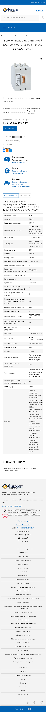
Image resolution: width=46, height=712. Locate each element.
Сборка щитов (23, 694)
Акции (23, 679)
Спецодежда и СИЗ (23, 650)
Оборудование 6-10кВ (23, 635)
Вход (32, 2)
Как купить (23, 687)
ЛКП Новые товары (23, 620)
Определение (39, 11)
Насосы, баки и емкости (23, 627)
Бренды (23, 671)
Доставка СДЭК (18, 184)
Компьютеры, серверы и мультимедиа (23, 616)
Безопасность (23, 575)
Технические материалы (23, 675)
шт (24, 137)
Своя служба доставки (20, 182)
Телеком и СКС (23, 564)
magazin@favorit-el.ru (25, 528)
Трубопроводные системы (23, 658)
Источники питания (23, 591)
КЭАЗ (31, 215)
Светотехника (23, 553)
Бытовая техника (23, 583)
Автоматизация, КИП (23, 579)
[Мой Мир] (10, 150)
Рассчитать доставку (13, 140)
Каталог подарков (23, 602)
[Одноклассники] (7, 150)
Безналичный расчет (19, 171)
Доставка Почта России (21, 187)
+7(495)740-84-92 (18, 162)
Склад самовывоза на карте (12, 506)
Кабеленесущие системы (23, 595)
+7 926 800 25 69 (23, 525)
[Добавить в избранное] (41, 59)
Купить (11, 128)
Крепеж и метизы (23, 568)
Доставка (23, 690)
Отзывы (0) (25, 196)
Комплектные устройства (23, 612)
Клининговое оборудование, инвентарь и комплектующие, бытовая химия (23, 607)
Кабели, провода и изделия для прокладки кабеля (23, 598)
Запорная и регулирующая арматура (23, 587)
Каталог (11, 27)
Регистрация (40, 2)
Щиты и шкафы (23, 556)
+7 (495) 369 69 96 (23, 521)
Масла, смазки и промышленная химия (23, 624)
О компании (23, 668)
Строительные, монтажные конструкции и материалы (23, 654)
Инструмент (23, 572)
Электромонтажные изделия (23, 662)
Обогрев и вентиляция (23, 631)
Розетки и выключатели (23, 560)
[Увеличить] (23, 77)
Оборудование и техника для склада (23, 639)
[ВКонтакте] (4, 150)
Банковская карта (18, 173)
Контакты (23, 683)
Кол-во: (8, 137)
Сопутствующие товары (23, 646)
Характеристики (10, 196)
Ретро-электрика (23, 643)
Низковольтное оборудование (23, 549)
